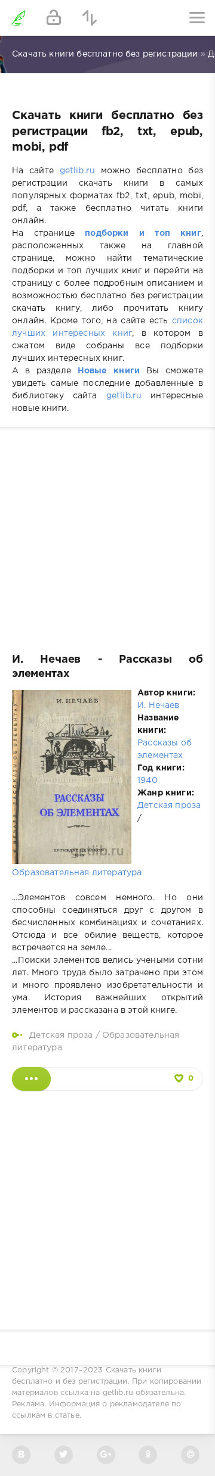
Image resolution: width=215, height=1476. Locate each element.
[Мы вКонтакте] (21, 1455)
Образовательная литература (77, 872)
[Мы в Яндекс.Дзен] (148, 1455)
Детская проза (169, 805)
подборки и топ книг (143, 233)
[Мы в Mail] (190, 1455)
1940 (147, 780)
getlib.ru (78, 170)
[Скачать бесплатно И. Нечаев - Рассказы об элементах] (31, 1079)
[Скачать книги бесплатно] (18, 18)
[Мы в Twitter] (63, 1455)
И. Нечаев (158, 705)
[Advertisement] (107, 534)
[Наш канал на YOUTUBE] (106, 1455)
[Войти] (54, 18)
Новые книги (109, 371)
